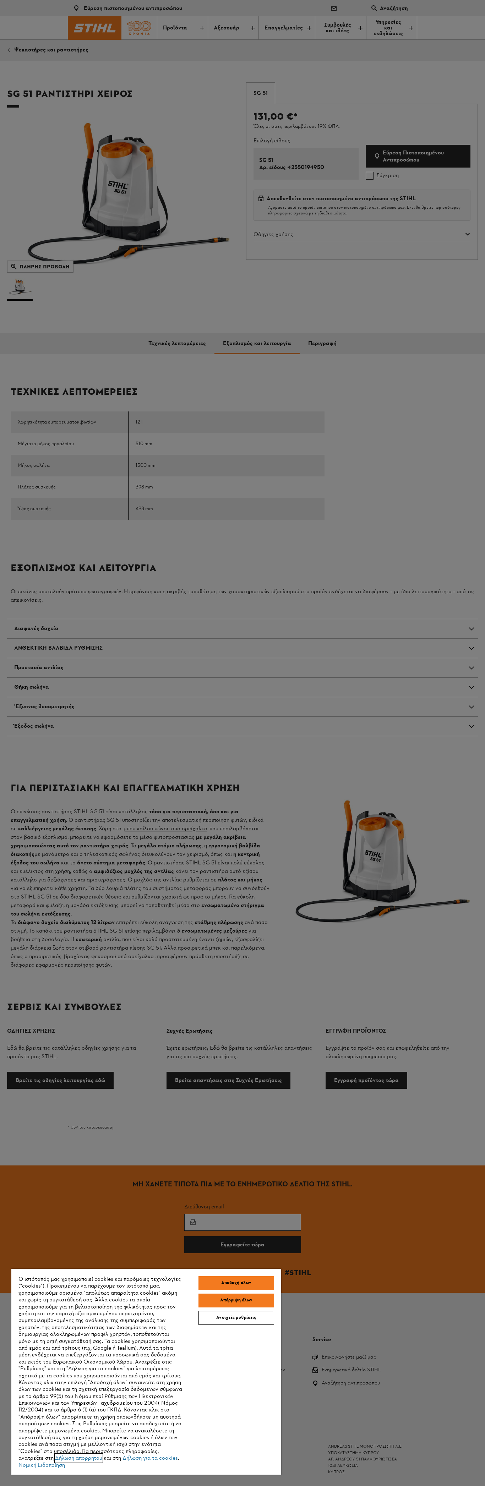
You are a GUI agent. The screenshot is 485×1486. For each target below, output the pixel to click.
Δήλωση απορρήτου (78, 1458)
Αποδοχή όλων (236, 1283)
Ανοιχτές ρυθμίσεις (236, 1318)
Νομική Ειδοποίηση (41, 1465)
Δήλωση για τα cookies (150, 1458)
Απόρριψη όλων (236, 1300)
